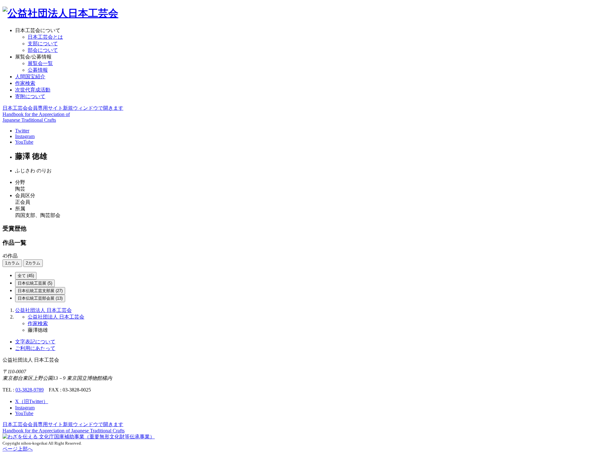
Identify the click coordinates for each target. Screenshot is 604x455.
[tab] (25, 276)
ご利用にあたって (35, 348)
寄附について (30, 96)
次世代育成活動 (32, 89)
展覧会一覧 (40, 63)
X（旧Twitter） (31, 401)
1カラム (12, 263)
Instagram (25, 136)
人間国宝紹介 (30, 76)
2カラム (33, 263)
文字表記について (35, 341)
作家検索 (25, 83)
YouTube (24, 142)
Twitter (22, 130)
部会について (43, 50)
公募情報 (38, 70)
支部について (43, 43)
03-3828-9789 (29, 389)
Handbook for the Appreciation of (64, 430)
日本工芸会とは (45, 37)
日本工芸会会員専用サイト (63, 108)
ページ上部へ (18, 449)
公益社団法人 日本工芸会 (43, 310)
